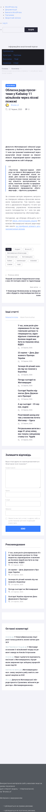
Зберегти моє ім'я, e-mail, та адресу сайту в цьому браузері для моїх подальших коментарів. (24, 521)
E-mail (8, 500)
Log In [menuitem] (5, 23)
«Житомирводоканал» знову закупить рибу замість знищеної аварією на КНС (22, 672)
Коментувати (10, 468)
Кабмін (9, 261)
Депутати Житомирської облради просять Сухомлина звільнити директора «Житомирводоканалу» (22, 682)
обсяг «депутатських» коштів (25, 221)
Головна (5, 69)
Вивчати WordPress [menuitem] (13, 12)
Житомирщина (27, 257)
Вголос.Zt (28, 249)
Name (8, 491)
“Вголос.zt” (7, 792)
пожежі (9, 264)
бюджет (17, 249)
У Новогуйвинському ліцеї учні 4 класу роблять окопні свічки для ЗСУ (22, 639)
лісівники (33, 261)
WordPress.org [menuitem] (11, 7)
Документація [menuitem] (11, 10)
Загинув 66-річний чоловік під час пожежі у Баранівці (29, 369)
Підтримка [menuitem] (9, 15)
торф (18, 264)
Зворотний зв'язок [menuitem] (13, 18)
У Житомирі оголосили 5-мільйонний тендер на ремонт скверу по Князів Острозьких (22, 649)
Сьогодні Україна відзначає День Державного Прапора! (28, 393)
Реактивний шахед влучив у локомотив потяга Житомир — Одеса (29, 418)
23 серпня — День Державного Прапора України (28, 355)
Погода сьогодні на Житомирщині (23, 589)
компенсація (21, 261)
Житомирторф (12, 257)
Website (8, 509)
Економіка (15, 69)
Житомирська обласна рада (16, 253)
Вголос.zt (15, 105)
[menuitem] (24, 29)
